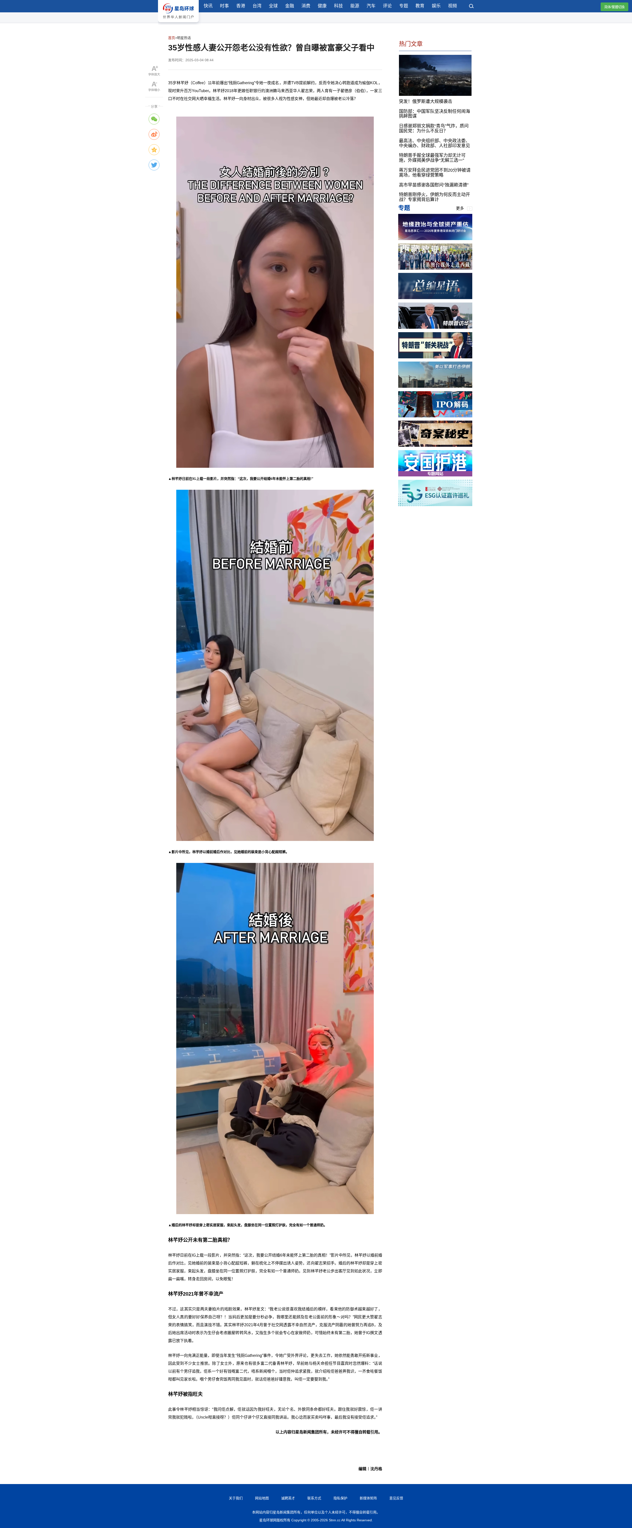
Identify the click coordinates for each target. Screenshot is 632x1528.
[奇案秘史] (435, 445)
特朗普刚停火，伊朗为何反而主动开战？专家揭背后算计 (434, 197)
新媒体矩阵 (368, 1498)
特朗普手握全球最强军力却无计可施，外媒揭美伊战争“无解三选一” (432, 158)
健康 (322, 5)
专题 (403, 5)
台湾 (257, 5)
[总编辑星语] (435, 298)
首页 (171, 38)
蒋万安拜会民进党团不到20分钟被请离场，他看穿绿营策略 (435, 173)
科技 (338, 5)
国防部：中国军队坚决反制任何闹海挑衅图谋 (434, 114)
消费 (305, 5)
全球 (273, 5)
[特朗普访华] (435, 327)
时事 (224, 5)
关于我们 (236, 1498)
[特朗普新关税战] (435, 357)
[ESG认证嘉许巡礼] (435, 505)
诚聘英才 (288, 1498)
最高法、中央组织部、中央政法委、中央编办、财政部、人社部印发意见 (434, 143)
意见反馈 (396, 1498)
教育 (419, 5)
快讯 (208, 5)
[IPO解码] (435, 416)
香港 (240, 5)
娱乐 (436, 5)
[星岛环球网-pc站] (178, 23)
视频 (452, 5)
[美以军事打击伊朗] (435, 386)
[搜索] (471, 6)
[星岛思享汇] (435, 239)
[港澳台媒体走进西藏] (435, 268)
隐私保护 (340, 1498)
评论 (387, 5)
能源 (354, 5)
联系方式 (314, 1498)
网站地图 (262, 1498)
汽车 (371, 5)
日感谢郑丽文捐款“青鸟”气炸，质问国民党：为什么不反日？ (434, 128)
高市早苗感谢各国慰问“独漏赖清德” (434, 184)
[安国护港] (435, 475)
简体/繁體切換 (614, 7)
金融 (289, 5)
